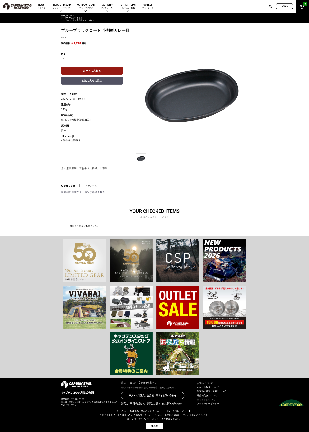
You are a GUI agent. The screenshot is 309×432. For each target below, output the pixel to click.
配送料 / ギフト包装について (211, 391)
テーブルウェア (68, 15)
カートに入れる (92, 70)
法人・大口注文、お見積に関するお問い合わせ (152, 395)
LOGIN (284, 6)
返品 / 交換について (207, 395)
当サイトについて (206, 399)
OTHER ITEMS (128, 7)
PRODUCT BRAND (61, 7)
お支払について (205, 383)
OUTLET (148, 7)
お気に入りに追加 (92, 80)
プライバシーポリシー (208, 403)
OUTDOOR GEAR (86, 7)
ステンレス (89, 20)
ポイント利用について (208, 387)
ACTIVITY (107, 7)
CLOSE (154, 426)
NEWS (41, 7)
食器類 (79, 18)
